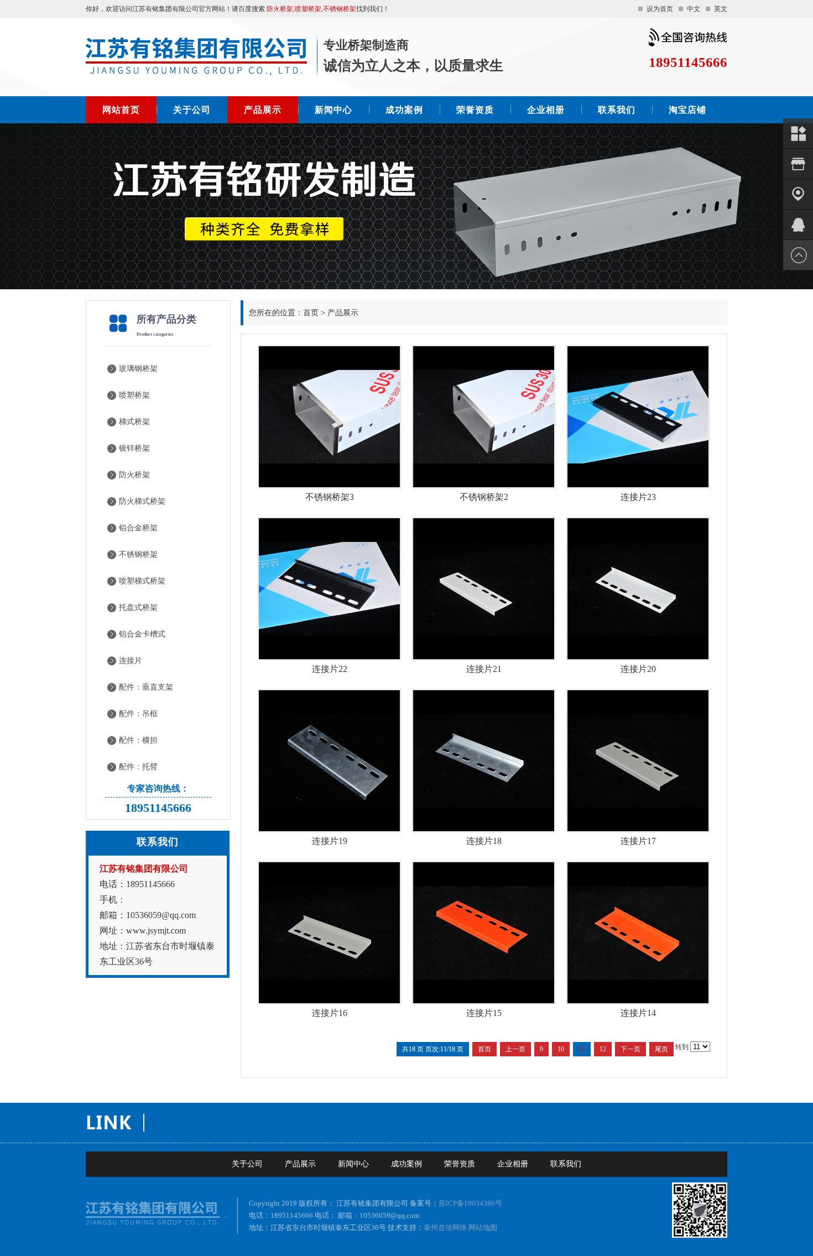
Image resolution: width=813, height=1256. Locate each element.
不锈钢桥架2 (484, 497)
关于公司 (192, 109)
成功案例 (404, 109)
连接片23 (638, 497)
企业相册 (546, 109)
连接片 (130, 660)
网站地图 (482, 1227)
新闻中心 (333, 109)
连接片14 (638, 1013)
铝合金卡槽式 (142, 634)
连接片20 (638, 669)
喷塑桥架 (134, 395)
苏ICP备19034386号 (470, 1203)
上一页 (515, 1049)
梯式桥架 (134, 422)
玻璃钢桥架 (138, 368)
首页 (311, 313)
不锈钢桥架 (138, 554)
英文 (720, 9)
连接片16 (329, 1013)
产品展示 (263, 109)
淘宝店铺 (687, 109)
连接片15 (484, 1013)
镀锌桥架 (134, 448)
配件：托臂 (138, 767)
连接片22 (329, 669)
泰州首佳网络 (445, 1227)
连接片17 (638, 841)
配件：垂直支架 (146, 687)
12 (603, 1049)
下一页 (630, 1049)
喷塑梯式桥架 (142, 581)
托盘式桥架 (138, 607)
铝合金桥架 (138, 528)
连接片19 (329, 841)
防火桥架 (134, 475)
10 (560, 1049)
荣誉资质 (475, 109)
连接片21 (484, 669)
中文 (693, 9)
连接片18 (484, 841)
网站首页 (121, 109)
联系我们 (616, 109)
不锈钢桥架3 (329, 497)
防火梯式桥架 (142, 501)
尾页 (661, 1049)
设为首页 (660, 9)
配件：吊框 (138, 714)
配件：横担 (138, 740)
